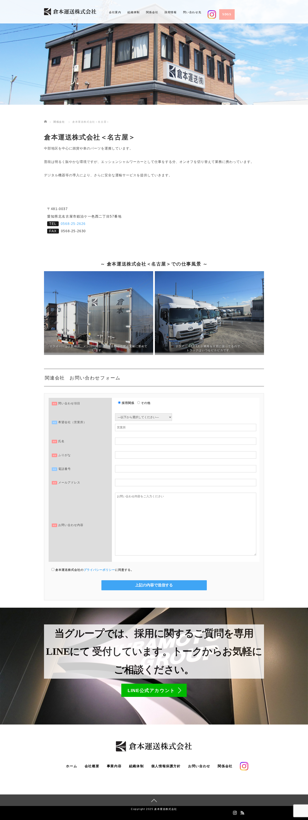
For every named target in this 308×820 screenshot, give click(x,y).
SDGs (226, 14)
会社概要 (92, 766)
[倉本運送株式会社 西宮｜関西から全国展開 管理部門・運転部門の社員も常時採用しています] (70, 11)
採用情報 (170, 12)
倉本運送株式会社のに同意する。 (94, 569)
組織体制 (133, 12)
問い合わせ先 (192, 12)
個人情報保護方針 (166, 766)
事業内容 (114, 766)
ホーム (71, 766)
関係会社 (152, 12)
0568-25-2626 (73, 224)
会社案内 (115, 12)
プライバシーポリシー (99, 569)
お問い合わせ (199, 766)
